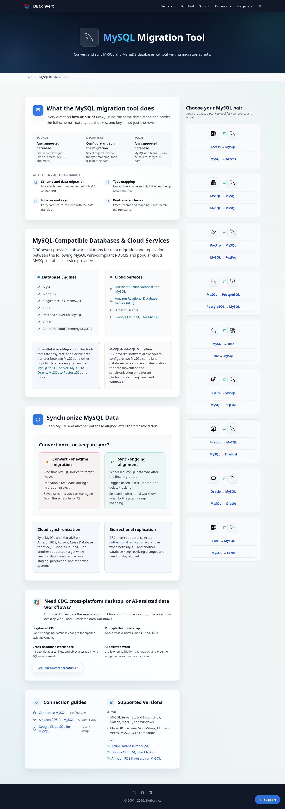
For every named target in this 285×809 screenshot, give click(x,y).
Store (202, 6)
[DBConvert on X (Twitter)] (134, 792)
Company (243, 6)
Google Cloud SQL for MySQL (137, 317)
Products (166, 6)
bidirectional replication (126, 542)
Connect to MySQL (52, 713)
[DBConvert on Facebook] (142, 792)
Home (28, 77)
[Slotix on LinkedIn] (150, 792)
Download (187, 6)
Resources (221, 6)
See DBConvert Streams (55, 668)
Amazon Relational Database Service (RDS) (136, 300)
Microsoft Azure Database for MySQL (137, 289)
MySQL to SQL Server (52, 368)
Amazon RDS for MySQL (56, 720)
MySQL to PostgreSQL (65, 372)
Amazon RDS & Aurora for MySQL (136, 758)
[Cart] (259, 6)
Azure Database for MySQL (131, 746)
